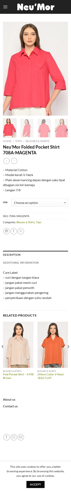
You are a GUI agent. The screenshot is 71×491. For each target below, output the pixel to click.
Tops (18, 141)
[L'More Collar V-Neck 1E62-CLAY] (52, 345)
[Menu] (5, 7)
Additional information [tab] (21, 262)
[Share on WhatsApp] (6, 231)
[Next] (61, 68)
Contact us (10, 406)
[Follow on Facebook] (6, 437)
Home (7, 141)
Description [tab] (12, 254)
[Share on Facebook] (13, 231)
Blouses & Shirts (37, 141)
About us (9, 399)
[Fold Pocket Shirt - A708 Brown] (18, 345)
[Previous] (9, 68)
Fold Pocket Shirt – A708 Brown (18, 376)
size (5, 202)
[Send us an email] (21, 437)
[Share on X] (21, 231)
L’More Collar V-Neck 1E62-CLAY (50, 376)
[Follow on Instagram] (13, 437)
